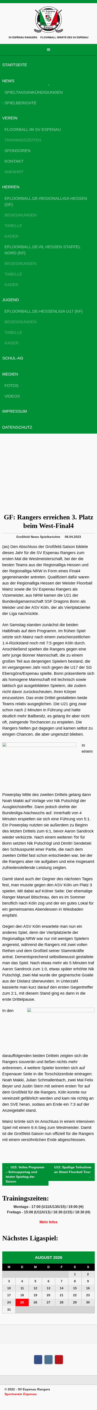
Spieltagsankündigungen (34, 92)
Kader (11, 236)
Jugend (10, 300)
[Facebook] (38, 1359)
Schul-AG (12, 358)
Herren (10, 187)
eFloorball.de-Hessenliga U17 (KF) (44, 311)
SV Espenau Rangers (23, 37)
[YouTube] (59, 1359)
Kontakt (14, 161)
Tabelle (13, 225)
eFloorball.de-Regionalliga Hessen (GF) (46, 201)
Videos (12, 396)
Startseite (14, 65)
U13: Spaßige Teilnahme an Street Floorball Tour (72, 1171)
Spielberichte (21, 103)
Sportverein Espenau (21, 1394)
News (8, 81)
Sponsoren (17, 150)
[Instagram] (48, 1359)
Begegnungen (21, 215)
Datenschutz (17, 427)
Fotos (11, 385)
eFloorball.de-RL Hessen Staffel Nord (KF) (43, 250)
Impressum (14, 411)
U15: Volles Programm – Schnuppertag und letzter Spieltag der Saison (25, 1174)
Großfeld (23, 537)
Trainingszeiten (23, 140)
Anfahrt (14, 172)
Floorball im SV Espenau (33, 129)
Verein (9, 118)
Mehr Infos (48, 1222)
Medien (10, 374)
